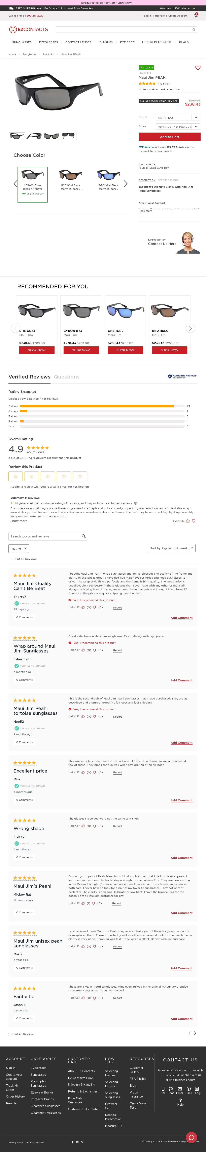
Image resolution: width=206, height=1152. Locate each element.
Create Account (177, 15)
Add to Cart (169, 137)
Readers (106, 42)
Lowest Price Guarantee (78, 8)
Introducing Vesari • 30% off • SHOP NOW (106, 2)
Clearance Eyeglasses (46, 1113)
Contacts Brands (42, 1099)
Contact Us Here (162, 243)
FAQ (188, 1093)
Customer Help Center (83, 1109)
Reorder (160, 15)
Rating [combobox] (16, 548)
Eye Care (127, 42)
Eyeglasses (38, 1068)
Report (117, 607)
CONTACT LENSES (78, 42)
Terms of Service (35, 1143)
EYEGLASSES (48, 42)
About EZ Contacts (81, 1071)
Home (12, 54)
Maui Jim (48, 54)
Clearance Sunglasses (45, 1106)
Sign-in (10, 1068)
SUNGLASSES (22, 42)
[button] (16, 476)
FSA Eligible (138, 1079)
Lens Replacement (157, 42)
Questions (67, 376)
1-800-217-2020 (34, 15)
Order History (15, 1097)
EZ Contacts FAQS (81, 1078)
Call (163, 1093)
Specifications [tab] (168, 180)
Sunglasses (29, 54)
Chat (171, 1093)
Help (180, 1105)
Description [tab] (147, 180)
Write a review (148, 89)
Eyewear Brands (42, 1092)
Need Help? (157, 240)
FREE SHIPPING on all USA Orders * (37, 8)
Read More (145, 210)
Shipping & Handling (81, 1085)
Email (179, 1093)
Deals (184, 42)
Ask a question (170, 89)
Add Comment (182, 617)
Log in (147, 15)
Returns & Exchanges (83, 1091)
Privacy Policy (16, 1143)
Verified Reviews (29, 376)
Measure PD (113, 1126)
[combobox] (176, 548)
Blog (133, 1086)
